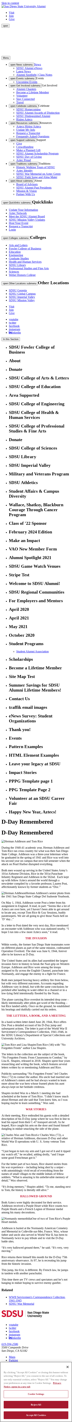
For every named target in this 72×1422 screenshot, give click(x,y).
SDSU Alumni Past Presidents (34, 187)
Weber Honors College (22, 275)
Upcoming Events (26, 81)
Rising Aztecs (24, 119)
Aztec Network (18, 213)
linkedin (16, 332)
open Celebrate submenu (23, 106)
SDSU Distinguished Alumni (33, 116)
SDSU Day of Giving (29, 156)
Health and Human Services (25, 261)
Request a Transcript (28, 133)
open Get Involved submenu (25, 85)
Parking (13, 1360)
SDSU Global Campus (22, 293)
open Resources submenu (24, 123)
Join (11, 15)
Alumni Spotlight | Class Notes (34, 74)
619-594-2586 (9, 1344)
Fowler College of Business (25, 248)
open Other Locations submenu (19, 283)
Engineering (16, 255)
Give (12, 19)
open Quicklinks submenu (17, 202)
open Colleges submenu (16, 238)
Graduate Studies (19, 258)
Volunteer (22, 95)
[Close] (68, 1367)
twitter (12, 322)
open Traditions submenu (23, 163)
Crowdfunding (24, 146)
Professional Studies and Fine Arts (29, 268)
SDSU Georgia (18, 290)
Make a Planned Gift (28, 150)
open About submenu (21, 180)
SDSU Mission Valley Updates (27, 219)
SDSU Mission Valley (22, 300)
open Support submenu (22, 140)
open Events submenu (22, 78)
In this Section (10, 339)
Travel (20, 102)
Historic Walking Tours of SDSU (35, 167)
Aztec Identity (24, 170)
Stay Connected (25, 99)
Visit (11, 12)
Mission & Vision (26, 190)
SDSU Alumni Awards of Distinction (38, 112)
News (37, 64)
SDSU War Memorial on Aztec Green (38, 173)
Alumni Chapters (26, 89)
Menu (6, 58)
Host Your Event (18, 223)
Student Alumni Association (32, 651)
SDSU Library (17, 265)
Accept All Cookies (36, 1415)
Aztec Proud (23, 160)
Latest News (23, 71)
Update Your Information (23, 209)
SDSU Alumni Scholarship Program (37, 153)
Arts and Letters (18, 245)
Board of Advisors (27, 184)
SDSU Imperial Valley (22, 297)
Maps (12, 1357)
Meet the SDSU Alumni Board (27, 216)
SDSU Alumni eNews (29, 68)
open (5, 25)
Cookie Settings (36, 1394)
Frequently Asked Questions (32, 136)
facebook (14, 326)
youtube (13, 319)
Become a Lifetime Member (32, 92)
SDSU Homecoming (28, 109)
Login (12, 229)
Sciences (14, 271)
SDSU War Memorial (21, 1303)
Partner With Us (25, 194)
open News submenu (21, 64)
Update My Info (25, 129)
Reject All (36, 1404)
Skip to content (10, 3)
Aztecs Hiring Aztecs (28, 126)
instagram (14, 329)
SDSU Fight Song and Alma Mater (36, 177)
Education (15, 251)
